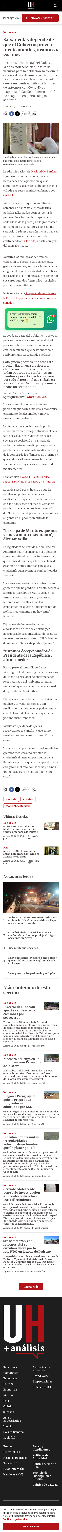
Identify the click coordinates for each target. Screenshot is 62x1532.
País (5, 847)
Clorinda (29, 241)
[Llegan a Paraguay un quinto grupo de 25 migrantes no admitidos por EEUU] (51, 1095)
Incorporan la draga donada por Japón (31, 973)
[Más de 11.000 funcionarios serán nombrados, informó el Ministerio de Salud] (51, 851)
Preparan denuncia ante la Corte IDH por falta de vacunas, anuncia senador (29, 298)
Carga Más (31, 1286)
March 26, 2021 (38, 397)
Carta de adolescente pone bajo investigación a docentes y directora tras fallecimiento (21, 1194)
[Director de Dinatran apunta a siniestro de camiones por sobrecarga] (51, 1006)
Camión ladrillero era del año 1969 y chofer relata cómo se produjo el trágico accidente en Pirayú (32, 935)
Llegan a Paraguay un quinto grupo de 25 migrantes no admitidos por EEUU (19, 1101)
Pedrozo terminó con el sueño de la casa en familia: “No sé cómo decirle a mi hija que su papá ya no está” (32, 920)
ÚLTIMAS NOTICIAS (40, 18)
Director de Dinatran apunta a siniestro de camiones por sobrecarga (19, 1012)
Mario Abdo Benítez (44, 171)
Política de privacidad (15, 1519)
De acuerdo (31, 1526)
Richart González (39, 1228)
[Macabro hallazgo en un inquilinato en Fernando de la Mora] (51, 1058)
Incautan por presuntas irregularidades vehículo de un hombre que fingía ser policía (21, 1142)
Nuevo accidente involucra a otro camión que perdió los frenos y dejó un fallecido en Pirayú (32, 961)
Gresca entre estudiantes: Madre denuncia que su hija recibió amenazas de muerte (20, 829)
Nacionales (9, 32)
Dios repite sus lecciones (23, 948)
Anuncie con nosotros (41, 1369)
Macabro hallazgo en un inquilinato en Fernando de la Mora (22, 1062)
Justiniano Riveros (40, 1176)
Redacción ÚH (33, 837)
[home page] (31, 6)
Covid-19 (8, 195)
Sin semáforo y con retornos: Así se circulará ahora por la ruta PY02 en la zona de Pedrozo (27, 1246)
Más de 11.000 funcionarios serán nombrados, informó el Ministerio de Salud (21, 854)
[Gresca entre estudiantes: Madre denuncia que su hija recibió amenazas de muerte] (51, 826)
